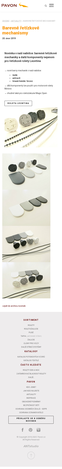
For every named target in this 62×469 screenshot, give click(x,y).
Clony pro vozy (31, 343)
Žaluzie (31, 340)
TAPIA (31, 336)
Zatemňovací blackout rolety (31, 374)
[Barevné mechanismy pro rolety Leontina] (26, 171)
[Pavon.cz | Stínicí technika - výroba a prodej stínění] (14, 6)
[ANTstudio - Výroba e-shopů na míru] (31, 447)
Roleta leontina (18, 103)
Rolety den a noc (31, 370)
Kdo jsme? (31, 387)
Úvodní (5, 21)
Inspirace (31, 398)
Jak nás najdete (31, 391)
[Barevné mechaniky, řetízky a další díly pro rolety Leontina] (31, 127)
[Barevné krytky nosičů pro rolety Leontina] (26, 207)
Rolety (31, 325)
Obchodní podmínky (31, 402)
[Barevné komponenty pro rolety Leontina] (26, 244)
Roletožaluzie (31, 329)
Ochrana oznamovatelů (31, 412)
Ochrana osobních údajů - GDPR (31, 409)
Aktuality (16, 21)
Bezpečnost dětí (31, 405)
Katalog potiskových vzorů (31, 357)
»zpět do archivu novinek (14, 306)
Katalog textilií (31, 360)
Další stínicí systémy (31, 347)
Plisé (31, 332)
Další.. (31, 377)
